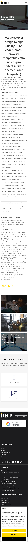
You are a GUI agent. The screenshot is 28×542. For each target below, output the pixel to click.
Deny (14, 539)
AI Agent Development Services (10, 488)
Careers (3, 457)
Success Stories (5, 452)
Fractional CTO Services (7, 490)
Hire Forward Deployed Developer (10, 477)
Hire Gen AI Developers (7, 475)
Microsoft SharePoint (17, 155)
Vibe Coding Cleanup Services (9, 486)
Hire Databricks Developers (8, 481)
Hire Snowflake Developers (8, 479)
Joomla (17, 158)
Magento (4, 158)
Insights (3, 450)
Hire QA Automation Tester (8, 483)
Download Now (9, 342)
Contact (3, 459)
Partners (3, 454)
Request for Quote (14, 398)
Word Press (11, 158)
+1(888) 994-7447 (14, 382)
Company (3, 448)
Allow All (14, 530)
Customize (13, 534)
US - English (19, 417)
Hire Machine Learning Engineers (10, 472)
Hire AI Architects (6, 470)
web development (16, 143)
